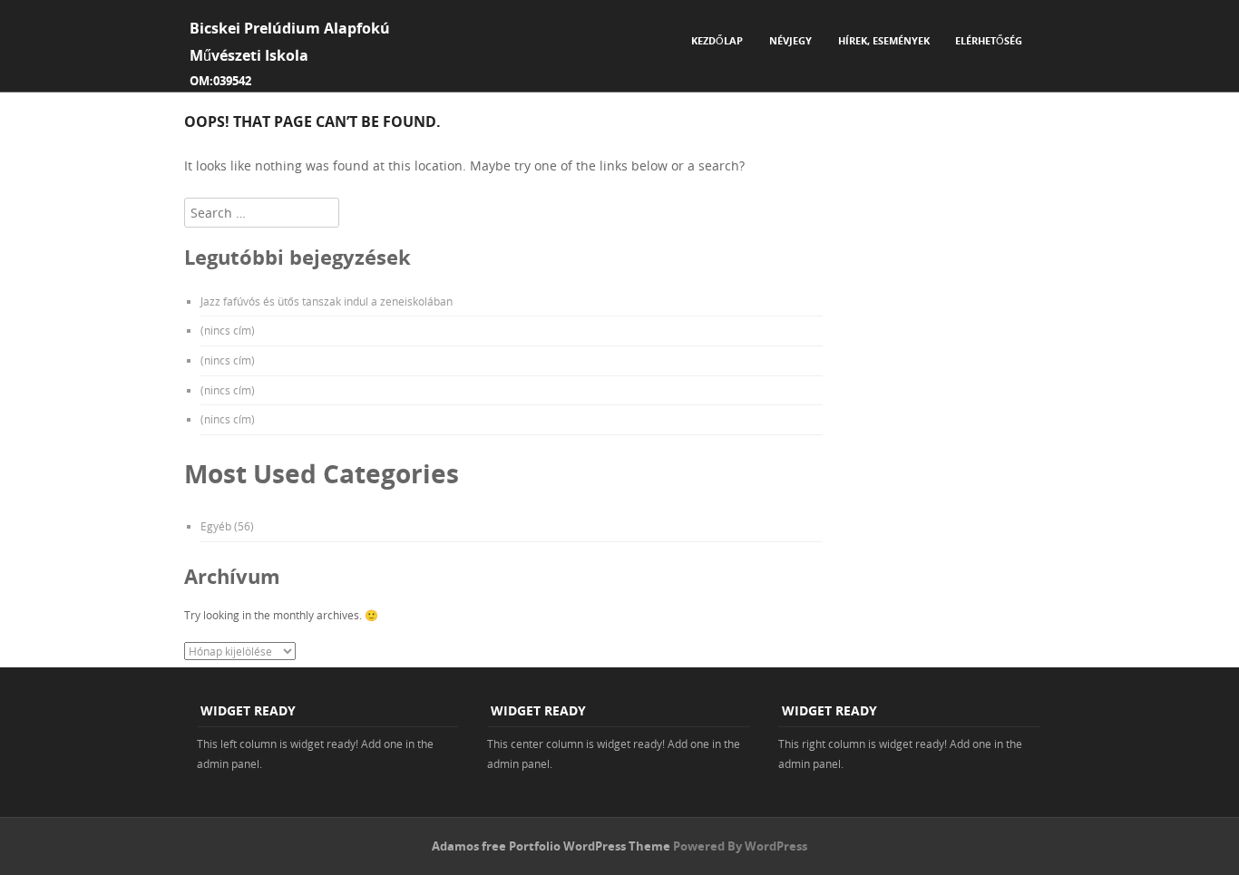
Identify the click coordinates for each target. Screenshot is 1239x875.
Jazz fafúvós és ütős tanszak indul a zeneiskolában (326, 301)
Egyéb (215, 526)
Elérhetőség (988, 40)
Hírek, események (884, 40)
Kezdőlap (717, 40)
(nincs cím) (227, 330)
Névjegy (790, 40)
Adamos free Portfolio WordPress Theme (551, 846)
